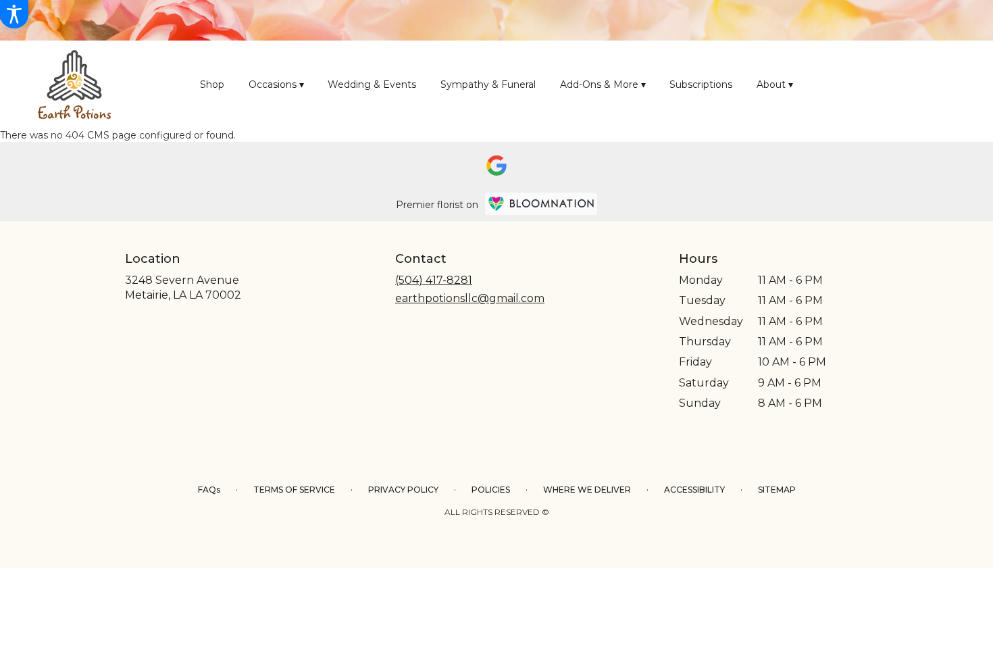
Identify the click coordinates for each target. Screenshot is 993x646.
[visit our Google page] (496, 165)
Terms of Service (294, 489)
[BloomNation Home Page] (541, 204)
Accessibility (694, 489)
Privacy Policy (403, 489)
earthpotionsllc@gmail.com (469, 298)
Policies (491, 489)
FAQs (209, 489)
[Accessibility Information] (14, 14)
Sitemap (777, 489)
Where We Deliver (587, 489)
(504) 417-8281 (433, 280)
